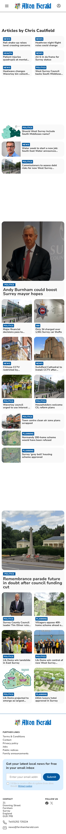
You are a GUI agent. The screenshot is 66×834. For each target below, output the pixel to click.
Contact (7, 740)
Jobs (5, 746)
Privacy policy (10, 743)
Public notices (10, 750)
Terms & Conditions (14, 736)
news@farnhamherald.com (23, 827)
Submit (51, 777)
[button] (7, 6)
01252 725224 (20, 821)
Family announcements (15, 753)
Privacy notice (25, 786)
